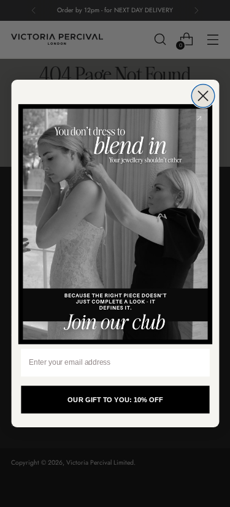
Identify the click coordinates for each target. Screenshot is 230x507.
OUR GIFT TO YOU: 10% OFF (115, 399)
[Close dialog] (203, 96)
